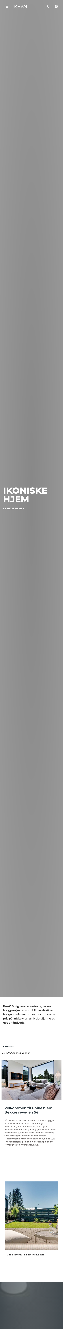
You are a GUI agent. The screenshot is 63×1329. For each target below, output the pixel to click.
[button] (7, 6)
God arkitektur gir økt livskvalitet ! (26, 1254)
